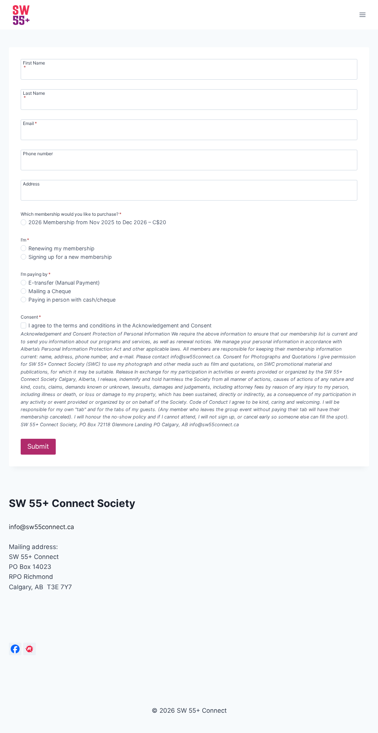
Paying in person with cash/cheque (72, 299)
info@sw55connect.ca (41, 527)
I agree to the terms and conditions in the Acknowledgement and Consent (120, 325)
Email (30, 123)
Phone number (38, 153)
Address (31, 183)
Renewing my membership (61, 248)
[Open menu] (362, 14)
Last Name (34, 95)
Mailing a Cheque (49, 291)
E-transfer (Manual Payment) (64, 282)
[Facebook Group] (15, 649)
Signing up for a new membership (70, 257)
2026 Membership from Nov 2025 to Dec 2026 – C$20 (97, 222)
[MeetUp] (29, 649)
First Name (34, 65)
